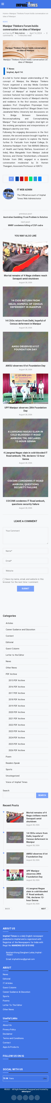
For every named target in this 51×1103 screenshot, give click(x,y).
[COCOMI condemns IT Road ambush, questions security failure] (25, 482)
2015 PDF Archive (17, 680)
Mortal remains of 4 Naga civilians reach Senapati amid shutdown (36, 817)
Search (6, 790)
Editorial (9, 642)
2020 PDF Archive (17, 712)
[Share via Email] (40, 179)
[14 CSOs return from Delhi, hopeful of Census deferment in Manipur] (25, 302)
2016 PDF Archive (17, 687)
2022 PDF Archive (17, 725)
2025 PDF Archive (17, 744)
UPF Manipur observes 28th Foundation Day (34, 874)
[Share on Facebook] (17, 179)
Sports (9, 769)
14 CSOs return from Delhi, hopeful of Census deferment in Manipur (37, 837)
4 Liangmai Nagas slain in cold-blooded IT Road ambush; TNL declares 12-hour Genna (25, 455)
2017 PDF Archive (17, 693)
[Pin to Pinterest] (21, 179)
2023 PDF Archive (17, 731)
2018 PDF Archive (17, 699)
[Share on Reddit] (26, 179)
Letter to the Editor (15, 655)
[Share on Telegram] (35, 179)
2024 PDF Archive (17, 737)
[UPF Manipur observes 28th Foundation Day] (25, 389)
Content (10, 636)
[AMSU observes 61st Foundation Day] (25, 347)
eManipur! (26, 1091)
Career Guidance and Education (20, 629)
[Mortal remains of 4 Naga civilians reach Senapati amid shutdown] (25, 256)
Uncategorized (12, 776)
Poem (8, 756)
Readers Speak (13, 763)
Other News (11, 667)
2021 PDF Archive (17, 718)
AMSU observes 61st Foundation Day (25, 365)
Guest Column (12, 648)
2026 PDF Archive (17, 750)
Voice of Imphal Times (16, 782)
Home (5, 13)
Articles (9, 623)
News (8, 661)
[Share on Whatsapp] (30, 179)
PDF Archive (11, 674)
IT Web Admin (18, 33)
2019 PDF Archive (17, 706)
